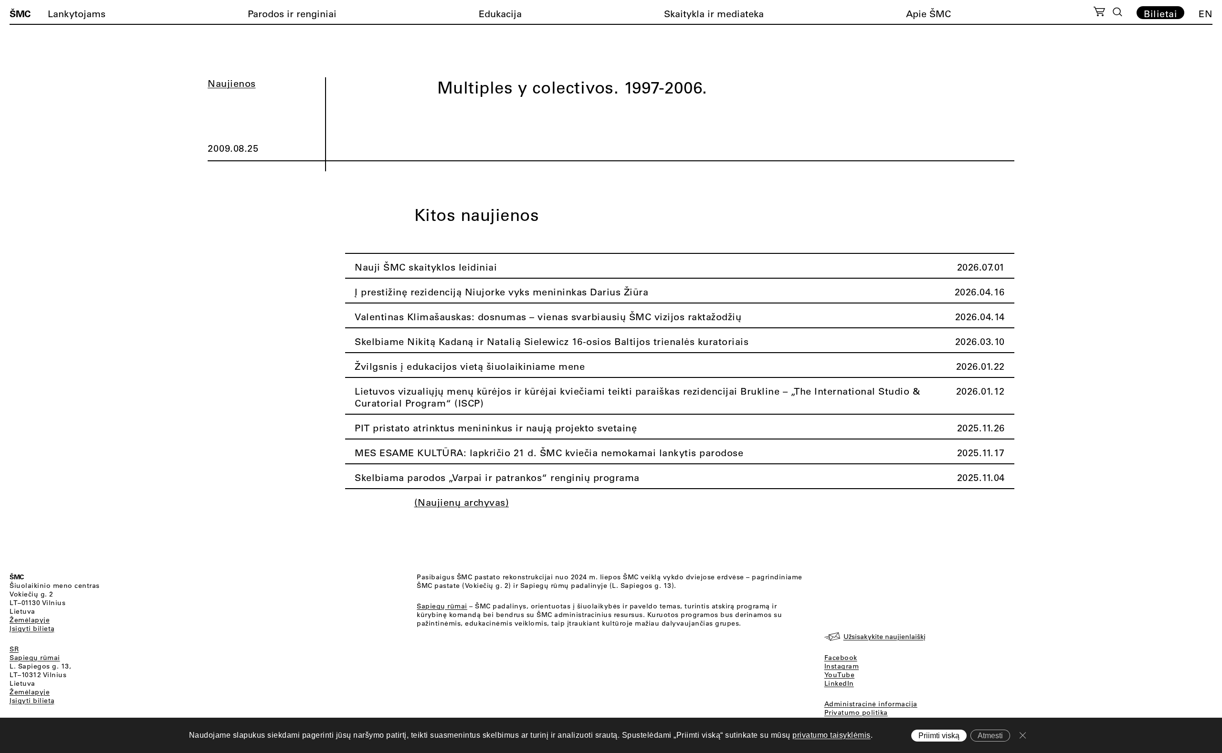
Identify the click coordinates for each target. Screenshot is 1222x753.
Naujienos (232, 83)
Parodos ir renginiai (292, 14)
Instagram (841, 666)
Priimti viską (938, 736)
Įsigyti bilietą (32, 628)
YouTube (839, 674)
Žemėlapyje (30, 620)
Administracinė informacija (870, 704)
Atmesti (990, 736)
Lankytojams (76, 14)
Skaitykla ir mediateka (714, 14)
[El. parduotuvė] (1099, 13)
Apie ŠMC (928, 14)
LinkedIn (839, 683)
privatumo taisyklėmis (831, 735)
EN (1205, 14)
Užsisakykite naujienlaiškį (884, 636)
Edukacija (500, 14)
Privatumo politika (856, 712)
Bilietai (1160, 13)
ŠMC (20, 13)
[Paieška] (1117, 12)
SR (14, 649)
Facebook (840, 657)
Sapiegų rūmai (35, 657)
